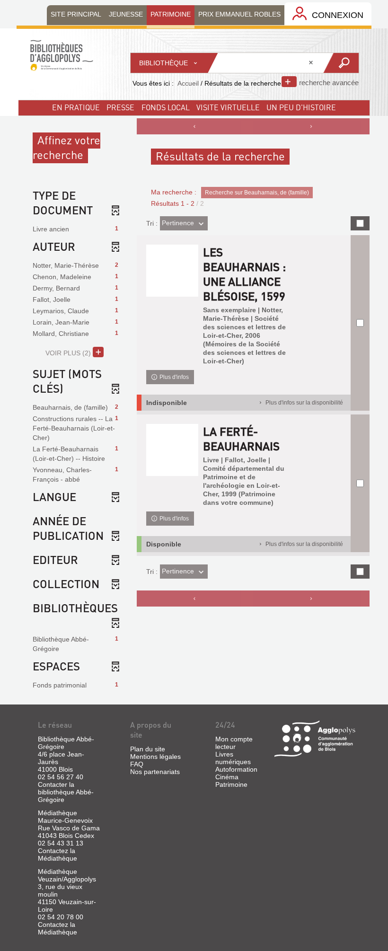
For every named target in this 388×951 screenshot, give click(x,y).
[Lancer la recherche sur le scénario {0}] (340, 63)
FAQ (136, 764)
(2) (69, 353)
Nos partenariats (155, 771)
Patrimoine (231, 784)
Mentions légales (155, 756)
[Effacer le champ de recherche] (311, 63)
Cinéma (226, 777)
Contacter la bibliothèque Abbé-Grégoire (66, 792)
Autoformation (236, 769)
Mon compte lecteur (234, 742)
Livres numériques (233, 758)
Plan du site (147, 749)
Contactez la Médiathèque (57, 854)
